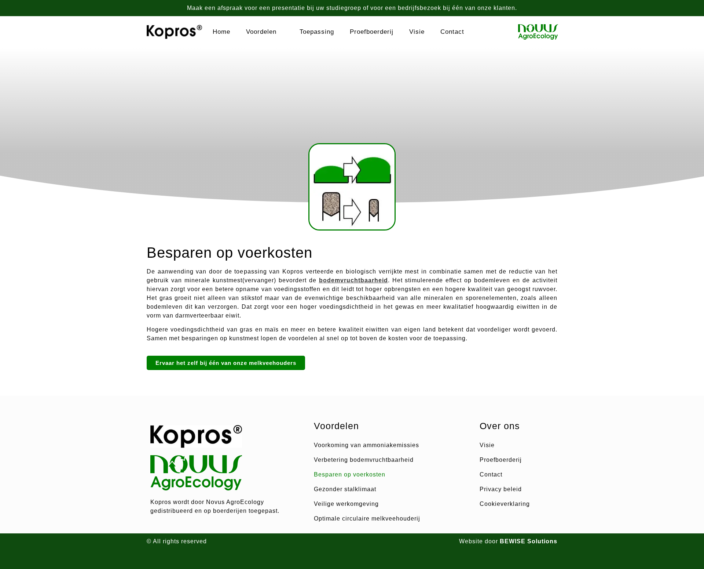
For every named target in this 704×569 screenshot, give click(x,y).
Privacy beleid (501, 489)
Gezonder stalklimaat (345, 489)
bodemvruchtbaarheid (353, 280)
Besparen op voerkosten (349, 474)
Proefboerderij (371, 31)
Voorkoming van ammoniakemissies (366, 445)
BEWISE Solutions (528, 541)
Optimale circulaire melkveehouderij (367, 518)
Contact (452, 31)
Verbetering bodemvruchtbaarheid (364, 460)
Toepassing (317, 31)
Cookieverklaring (505, 504)
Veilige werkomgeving (346, 504)
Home (221, 31)
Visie (417, 31)
